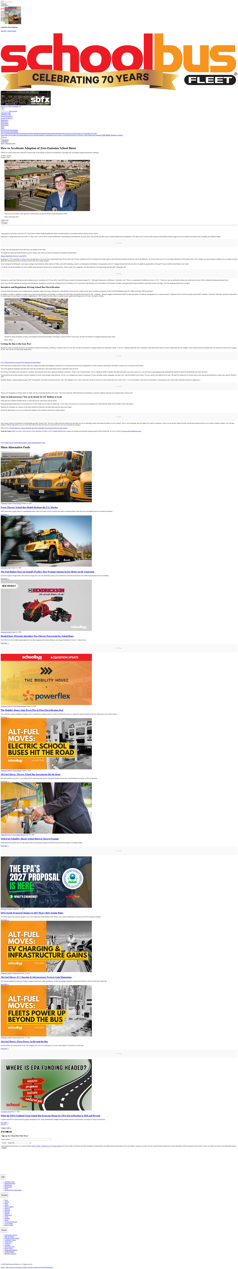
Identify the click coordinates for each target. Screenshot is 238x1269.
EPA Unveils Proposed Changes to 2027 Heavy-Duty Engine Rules (32, 913)
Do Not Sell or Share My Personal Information (39, 1267)
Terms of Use (13, 1267)
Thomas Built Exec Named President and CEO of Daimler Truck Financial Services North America (38, 428)
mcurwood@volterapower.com (132, 431)
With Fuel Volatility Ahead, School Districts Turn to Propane (30, 839)
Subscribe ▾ (4, 5)
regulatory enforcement (28, 442)
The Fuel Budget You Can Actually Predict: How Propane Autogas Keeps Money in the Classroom (47, 571)
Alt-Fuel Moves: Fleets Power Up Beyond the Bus (24, 1041)
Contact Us (60, 135)
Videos (14, 133)
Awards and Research (73, 133)
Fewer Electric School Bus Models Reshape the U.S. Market (29, 507)
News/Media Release (19, 706)
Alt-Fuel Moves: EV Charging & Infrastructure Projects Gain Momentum (36, 977)
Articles (18, 1)
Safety (2, 127)
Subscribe (4, 31)
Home (2, 143)
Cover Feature (8, 1)
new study (5, 233)
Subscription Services (7, 135)
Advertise (66, 135)
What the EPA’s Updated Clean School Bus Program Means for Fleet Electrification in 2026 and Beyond (50, 1115)
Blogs (10, 133)
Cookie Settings (106, 135)
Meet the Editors (18, 135)
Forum (65, 133)
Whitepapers (50, 133)
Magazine (33, 133)
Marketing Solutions (117, 135)
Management (4, 123)
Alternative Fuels (6, 113)
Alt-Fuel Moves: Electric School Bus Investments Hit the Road (30, 774)
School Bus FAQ (74, 135)
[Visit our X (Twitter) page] (5, 1132)
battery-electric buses (11, 442)
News (14, 1)
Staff (14, 909)
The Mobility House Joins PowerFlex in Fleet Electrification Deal (32, 710)
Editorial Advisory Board (30, 135)
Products (27, 133)
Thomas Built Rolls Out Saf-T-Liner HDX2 (13, 256)
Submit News (53, 135)
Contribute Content (43, 135)
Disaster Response (6, 116)
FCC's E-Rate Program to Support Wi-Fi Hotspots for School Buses (21, 362)
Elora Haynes (17, 503)
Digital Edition (12, 31)
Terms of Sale (21, 1267)
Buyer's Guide (92, 133)
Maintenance (4, 120)
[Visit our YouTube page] (7, 1132)
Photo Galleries (20, 133)
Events (56, 133)
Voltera (19, 442)
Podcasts (38, 133)
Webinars (60, 133)
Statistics (43, 133)
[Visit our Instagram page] (9, 1132)
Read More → (5, 514)
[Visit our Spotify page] (11, 1132)
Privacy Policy (83, 135)
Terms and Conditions (94, 135)
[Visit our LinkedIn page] (3, 1132)
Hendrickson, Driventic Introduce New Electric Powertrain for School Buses (37, 636)
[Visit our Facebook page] (2, 1132)
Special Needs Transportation (9, 130)
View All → (4, 1124)
